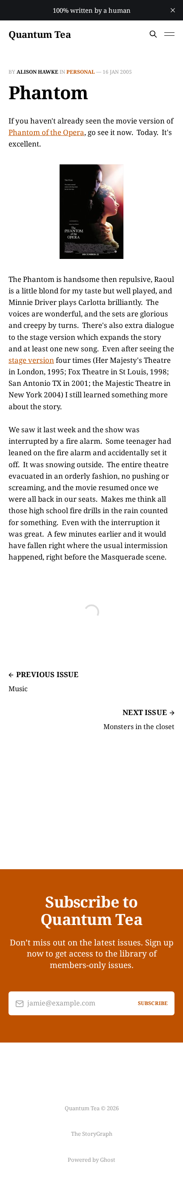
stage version (31, 360)
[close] (173, 10)
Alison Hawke (37, 71)
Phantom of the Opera (46, 132)
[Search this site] (153, 34)
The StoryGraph (91, 1134)
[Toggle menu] (169, 34)
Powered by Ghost (91, 1159)
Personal (80, 71)
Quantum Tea (40, 34)
